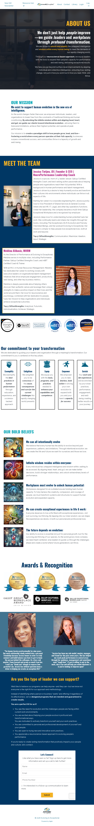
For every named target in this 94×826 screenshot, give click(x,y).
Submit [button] (47, 795)
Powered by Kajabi (47, 821)
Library (74, 4)
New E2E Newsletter (9, 4)
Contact (67, 4)
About (59, 4)
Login (81, 4)
